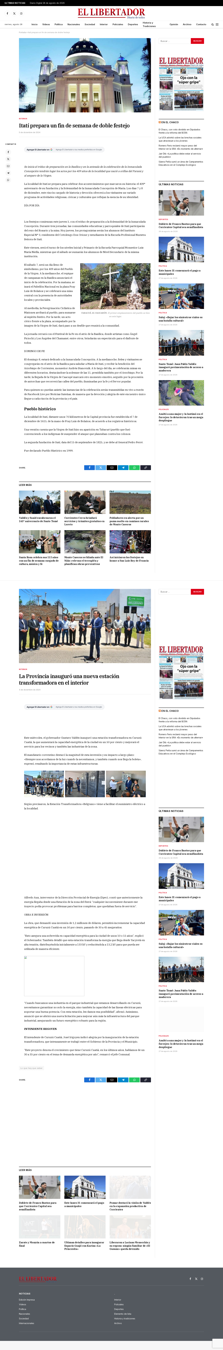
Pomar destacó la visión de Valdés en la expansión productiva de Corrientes (130, 1206)
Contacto (201, 24)
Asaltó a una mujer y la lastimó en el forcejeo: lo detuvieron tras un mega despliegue (181, 417)
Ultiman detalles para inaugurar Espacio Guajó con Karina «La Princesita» (84, 1246)
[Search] (212, 24)
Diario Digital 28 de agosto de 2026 (47, 3)
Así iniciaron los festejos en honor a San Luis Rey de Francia (129, 559)
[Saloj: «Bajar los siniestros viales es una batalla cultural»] (181, 296)
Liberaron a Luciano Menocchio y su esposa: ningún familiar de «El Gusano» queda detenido (130, 1246)
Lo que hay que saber (31, 1068)
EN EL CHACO (170, 122)
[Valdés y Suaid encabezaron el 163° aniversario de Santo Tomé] (39, 502)
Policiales (118, 24)
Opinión (174, 24)
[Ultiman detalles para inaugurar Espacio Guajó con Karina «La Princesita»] (85, 1226)
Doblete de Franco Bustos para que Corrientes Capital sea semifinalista (181, 225)
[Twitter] (8, 159)
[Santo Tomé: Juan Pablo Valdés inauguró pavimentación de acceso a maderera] (181, 343)
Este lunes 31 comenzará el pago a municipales (180, 272)
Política (59, 24)
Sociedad (90, 24)
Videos (46, 24)
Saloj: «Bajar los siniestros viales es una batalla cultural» (181, 319)
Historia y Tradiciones (149, 24)
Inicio (34, 24)
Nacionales (74, 24)
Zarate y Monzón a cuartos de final (37, 1244)
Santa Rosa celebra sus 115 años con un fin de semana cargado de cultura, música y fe (39, 561)
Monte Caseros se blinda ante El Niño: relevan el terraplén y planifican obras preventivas (83, 561)
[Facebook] (8, 152)
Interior (104, 24)
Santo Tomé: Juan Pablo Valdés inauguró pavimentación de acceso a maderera (181, 367)
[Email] (8, 166)
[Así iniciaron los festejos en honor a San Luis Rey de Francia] (130, 541)
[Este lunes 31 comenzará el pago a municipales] (181, 249)
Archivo (187, 24)
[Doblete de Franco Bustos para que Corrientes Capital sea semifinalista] (181, 203)
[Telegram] (8, 173)
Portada (22, 32)
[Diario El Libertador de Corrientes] (111, 13)
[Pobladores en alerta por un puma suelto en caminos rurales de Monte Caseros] (130, 502)
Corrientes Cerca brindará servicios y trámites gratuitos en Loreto (84, 521)
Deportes (133, 24)
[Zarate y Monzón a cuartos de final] (39, 1226)
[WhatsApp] (8, 180)
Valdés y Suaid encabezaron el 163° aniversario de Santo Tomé (38, 519)
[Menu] (217, 24)
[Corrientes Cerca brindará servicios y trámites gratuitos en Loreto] (85, 502)
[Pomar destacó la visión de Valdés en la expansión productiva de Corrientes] (130, 1187)
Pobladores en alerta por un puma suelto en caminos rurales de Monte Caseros (129, 521)
